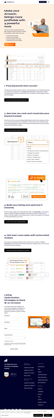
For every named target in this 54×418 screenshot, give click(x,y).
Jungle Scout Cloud (28, 370)
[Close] (51, 411)
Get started (9, 44)
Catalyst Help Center (43, 380)
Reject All (48, 415)
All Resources (41, 366)
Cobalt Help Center (42, 374)
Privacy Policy (27, 412)
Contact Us (40, 405)
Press (39, 397)
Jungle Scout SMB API (29, 385)
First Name (7, 315)
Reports (40, 372)
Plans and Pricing (28, 388)
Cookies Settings (4, 415)
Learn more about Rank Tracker (15, 130)
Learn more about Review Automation (17, 250)
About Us (40, 389)
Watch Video (14, 349)
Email (6, 328)
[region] (27, 413)
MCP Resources (42, 382)
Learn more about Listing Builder (16, 221)
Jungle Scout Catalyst (29, 382)
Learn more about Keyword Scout (16, 100)
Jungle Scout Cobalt (29, 367)
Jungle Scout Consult (29, 373)
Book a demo (27, 375)
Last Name (7, 322)
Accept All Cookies (38, 415)
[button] (15, 338)
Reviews (40, 394)
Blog (39, 369)
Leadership (40, 391)
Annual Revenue (8, 335)
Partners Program (42, 402)
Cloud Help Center (42, 377)
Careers (40, 399)
